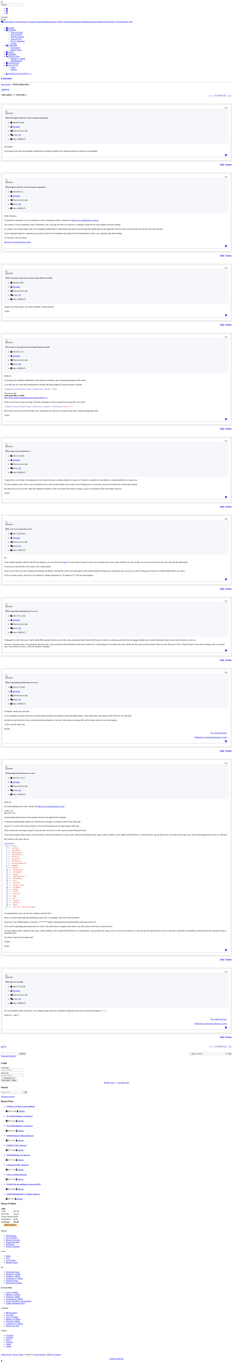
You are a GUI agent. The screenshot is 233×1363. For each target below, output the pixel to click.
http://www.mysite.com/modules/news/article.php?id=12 (25, 398)
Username (5, 1068)
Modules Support (50, 22)
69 (227, 763)
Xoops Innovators (13, 1242)
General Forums (20, 22)
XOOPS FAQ (13, 63)
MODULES (13, 56)
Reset (14, 1080)
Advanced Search (8, 1056)
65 (227, 441)
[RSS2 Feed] (54, 1355)
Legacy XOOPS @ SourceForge (18, 1301)
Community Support (35, 22)
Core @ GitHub (12, 1292)
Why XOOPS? (16, 35)
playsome (16, 127)
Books (8, 1256)
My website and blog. (219, 733)
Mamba (22, 1111)
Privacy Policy (18, 1355)
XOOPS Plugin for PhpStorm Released (20, 1136)
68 (227, 672)
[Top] (226, 155)
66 (227, 519)
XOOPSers (10, 1244)
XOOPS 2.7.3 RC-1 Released (16, 1145)
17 (229, 95)
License (14, 43)
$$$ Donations (11, 1313)
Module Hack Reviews (106, 22)
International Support (89, 22)
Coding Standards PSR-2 (15, 1303)
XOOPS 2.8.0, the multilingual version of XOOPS (24, 1184)
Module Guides (12, 1262)
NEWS (11, 52)
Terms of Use (6, 1355)
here (65, 562)
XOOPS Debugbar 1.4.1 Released (18, 1155)
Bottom (6, 89)
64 (227, 337)
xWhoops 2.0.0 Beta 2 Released (17, 1165)
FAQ (8, 1258)
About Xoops (11, 1236)
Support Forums (12, 1281)
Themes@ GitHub (13, 1276)
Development (75, 22)
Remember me (9, 1078)
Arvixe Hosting (39, 1355)
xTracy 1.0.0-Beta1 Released (17, 1175)
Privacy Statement (18, 41)
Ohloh (8, 1344)
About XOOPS (17, 32)
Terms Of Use (16, 39)
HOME (11, 28)
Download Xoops (13, 1272)
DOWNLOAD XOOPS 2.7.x (19, 74)
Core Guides (11, 1260)
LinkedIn (9, 1338)
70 (227, 972)
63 (227, 268)
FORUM (12, 45)
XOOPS (11, 30)
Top (4, 1046)
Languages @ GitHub (14, 1278)
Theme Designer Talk (124, 22)
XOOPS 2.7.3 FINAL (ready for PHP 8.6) (21, 1106)
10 (225, 95)
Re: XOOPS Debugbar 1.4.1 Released (19, 1116)
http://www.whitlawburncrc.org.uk (85, 220)
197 (19, 135)
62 (227, 177)
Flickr (8, 1340)
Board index (5, 84)
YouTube (9, 1342)
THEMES (12, 54)
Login (13, 67)
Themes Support (63, 22)
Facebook (9, 1335)
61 (227, 108)
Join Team (10, 1315)
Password (4, 1073)
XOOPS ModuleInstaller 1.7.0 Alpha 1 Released (23, 1194)
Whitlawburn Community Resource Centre (210, 737)
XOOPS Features (17, 37)
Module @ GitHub (18, 59)
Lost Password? (123, 1083)
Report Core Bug (12, 1326)
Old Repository (16, 61)
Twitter (8, 1346)
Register (14, 69)
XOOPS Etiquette (13, 1246)
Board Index (15, 48)
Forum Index (8, 22)
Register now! (109, 1083)
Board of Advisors (13, 1240)
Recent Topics (16, 50)
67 (227, 601)
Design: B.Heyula (116, 1359)
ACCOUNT (13, 65)
